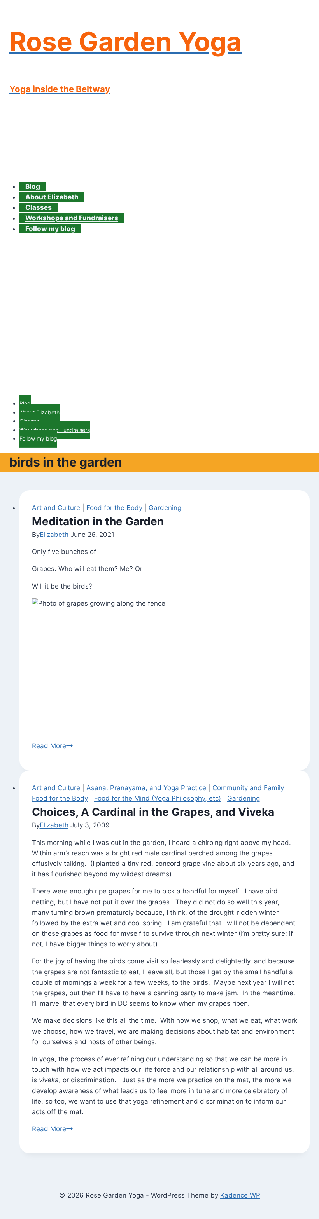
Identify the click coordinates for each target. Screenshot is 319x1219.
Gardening (165, 508)
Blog (32, 186)
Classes (38, 207)
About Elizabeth (52, 197)
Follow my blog (50, 229)
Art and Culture (56, 508)
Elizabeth (54, 534)
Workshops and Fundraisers (71, 218)
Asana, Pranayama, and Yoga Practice (146, 788)
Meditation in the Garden (98, 521)
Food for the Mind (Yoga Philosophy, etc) (157, 798)
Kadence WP (240, 1195)
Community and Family (248, 788)
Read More (52, 746)
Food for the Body (114, 508)
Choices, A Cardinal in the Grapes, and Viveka (153, 811)
